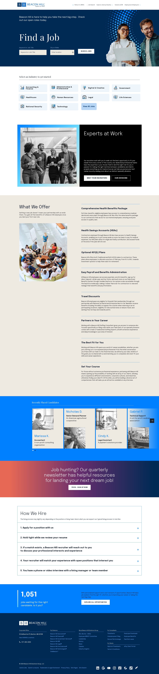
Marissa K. (41, 436)
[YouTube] (108, 668)
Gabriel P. (136, 411)
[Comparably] (125, 668)
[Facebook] (119, 668)
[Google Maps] (103, 668)
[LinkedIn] (97, 668)
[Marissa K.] (47, 419)
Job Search (91, 5)
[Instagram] (114, 668)
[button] (80, 5)
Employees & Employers (132, 5)
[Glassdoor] (131, 668)
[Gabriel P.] (143, 438)
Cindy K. (103, 436)
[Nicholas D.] (79, 438)
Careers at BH (119, 5)
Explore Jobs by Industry (104, 5)
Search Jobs (86, 51)
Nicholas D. (74, 411)
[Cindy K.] (111, 419)
